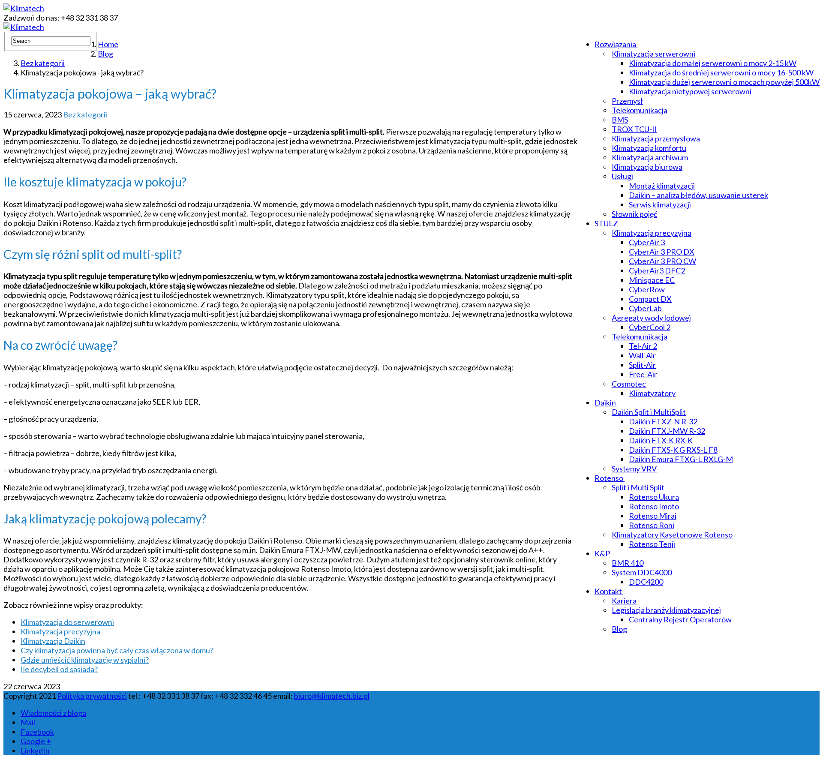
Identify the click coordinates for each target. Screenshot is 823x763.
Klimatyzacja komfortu (649, 148)
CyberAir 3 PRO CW (662, 261)
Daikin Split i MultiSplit (649, 412)
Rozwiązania (615, 44)
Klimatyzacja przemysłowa (656, 138)
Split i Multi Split (638, 487)
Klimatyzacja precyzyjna (651, 232)
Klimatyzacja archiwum (650, 157)
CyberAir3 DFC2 (657, 270)
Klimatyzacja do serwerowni (67, 622)
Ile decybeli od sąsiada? (59, 669)
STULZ (606, 223)
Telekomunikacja (639, 110)
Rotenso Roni (651, 525)
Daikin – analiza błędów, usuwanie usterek (698, 195)
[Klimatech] (23, 8)
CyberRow (647, 289)
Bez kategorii (85, 114)
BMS (620, 119)
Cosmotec (629, 383)
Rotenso (609, 478)
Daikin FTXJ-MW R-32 (667, 431)
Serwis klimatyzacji (660, 204)
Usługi (622, 176)
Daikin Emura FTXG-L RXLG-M (681, 459)
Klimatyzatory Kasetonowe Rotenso (672, 534)
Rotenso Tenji (652, 544)
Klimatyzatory (652, 393)
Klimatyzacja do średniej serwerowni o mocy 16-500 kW (721, 72)
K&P (602, 553)
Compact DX (650, 298)
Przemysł (627, 100)
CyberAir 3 (647, 242)
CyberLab (645, 308)
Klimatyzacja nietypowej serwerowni (690, 91)
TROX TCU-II (634, 129)
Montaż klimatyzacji (662, 185)
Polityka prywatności (92, 695)
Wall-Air (642, 355)
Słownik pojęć (634, 214)
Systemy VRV (634, 468)
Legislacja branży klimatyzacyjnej (666, 610)
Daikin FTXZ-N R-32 (663, 421)
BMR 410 (627, 563)
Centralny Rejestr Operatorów (680, 619)
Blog (619, 629)
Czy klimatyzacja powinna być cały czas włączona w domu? (117, 650)
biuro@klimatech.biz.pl (331, 695)
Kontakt (608, 591)
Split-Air (642, 364)
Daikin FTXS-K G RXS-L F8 (673, 449)
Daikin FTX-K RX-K (661, 440)
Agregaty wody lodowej (651, 317)
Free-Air (643, 374)
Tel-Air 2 (643, 346)
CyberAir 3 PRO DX (661, 251)
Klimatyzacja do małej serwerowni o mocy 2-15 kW (712, 63)
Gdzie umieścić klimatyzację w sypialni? (85, 659)
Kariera (624, 600)
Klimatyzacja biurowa (647, 166)
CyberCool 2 (649, 327)
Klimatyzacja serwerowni (653, 53)
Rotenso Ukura (654, 497)
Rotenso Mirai (652, 515)
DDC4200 (646, 581)
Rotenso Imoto (654, 506)
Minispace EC (652, 280)
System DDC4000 (642, 572)
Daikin (605, 402)
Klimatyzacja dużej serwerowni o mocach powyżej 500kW (724, 82)
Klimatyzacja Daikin (53, 641)
